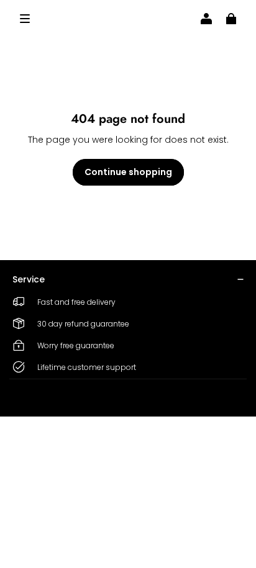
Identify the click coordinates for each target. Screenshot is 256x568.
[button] (24, 18)
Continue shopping (128, 172)
